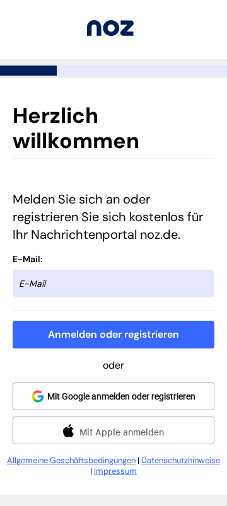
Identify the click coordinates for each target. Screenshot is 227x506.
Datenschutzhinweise (180, 460)
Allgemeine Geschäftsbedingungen (71, 460)
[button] (113, 334)
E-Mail (26, 259)
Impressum (115, 471)
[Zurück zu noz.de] (110, 32)
